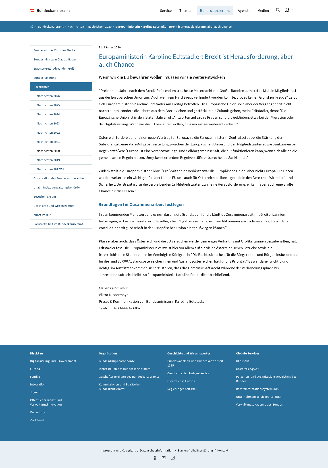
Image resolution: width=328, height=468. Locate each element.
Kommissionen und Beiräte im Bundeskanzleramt (119, 386)
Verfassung (37, 412)
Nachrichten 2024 (48, 114)
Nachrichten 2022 (48, 132)
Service (166, 10)
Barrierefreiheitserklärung (196, 450)
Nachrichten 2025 (48, 105)
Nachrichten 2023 (48, 123)
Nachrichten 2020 (100, 27)
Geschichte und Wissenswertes (53, 206)
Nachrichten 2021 (48, 142)
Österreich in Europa (181, 381)
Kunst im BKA (42, 215)
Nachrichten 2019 (48, 160)
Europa (35, 369)
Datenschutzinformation (157, 450)
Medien (263, 10)
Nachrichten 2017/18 (50, 169)
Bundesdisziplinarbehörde (117, 361)
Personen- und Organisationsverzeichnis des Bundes (266, 379)
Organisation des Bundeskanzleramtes (58, 178)
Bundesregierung (44, 78)
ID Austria (242, 361)
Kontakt (222, 450)
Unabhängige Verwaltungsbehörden (57, 187)
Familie (35, 377)
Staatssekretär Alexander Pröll (53, 68)
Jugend (35, 392)
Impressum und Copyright (118, 450)
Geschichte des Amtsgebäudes (188, 373)
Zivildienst (37, 420)
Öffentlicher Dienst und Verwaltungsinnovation (46, 402)
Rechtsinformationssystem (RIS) (258, 389)
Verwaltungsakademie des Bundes (259, 404)
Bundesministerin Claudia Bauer (54, 59)
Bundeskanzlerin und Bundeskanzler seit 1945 (195, 363)
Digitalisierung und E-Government (53, 361)
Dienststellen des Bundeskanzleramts (124, 369)
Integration (38, 384)
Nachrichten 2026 (48, 96)
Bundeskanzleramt (215, 10)
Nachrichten (76, 27)
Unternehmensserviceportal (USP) (259, 397)
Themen (185, 10)
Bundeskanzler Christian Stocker (55, 50)
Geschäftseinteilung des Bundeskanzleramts (129, 377)
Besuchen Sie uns (44, 197)
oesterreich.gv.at (247, 369)
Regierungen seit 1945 (182, 389)
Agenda (244, 10)
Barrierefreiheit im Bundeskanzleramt (58, 224)
